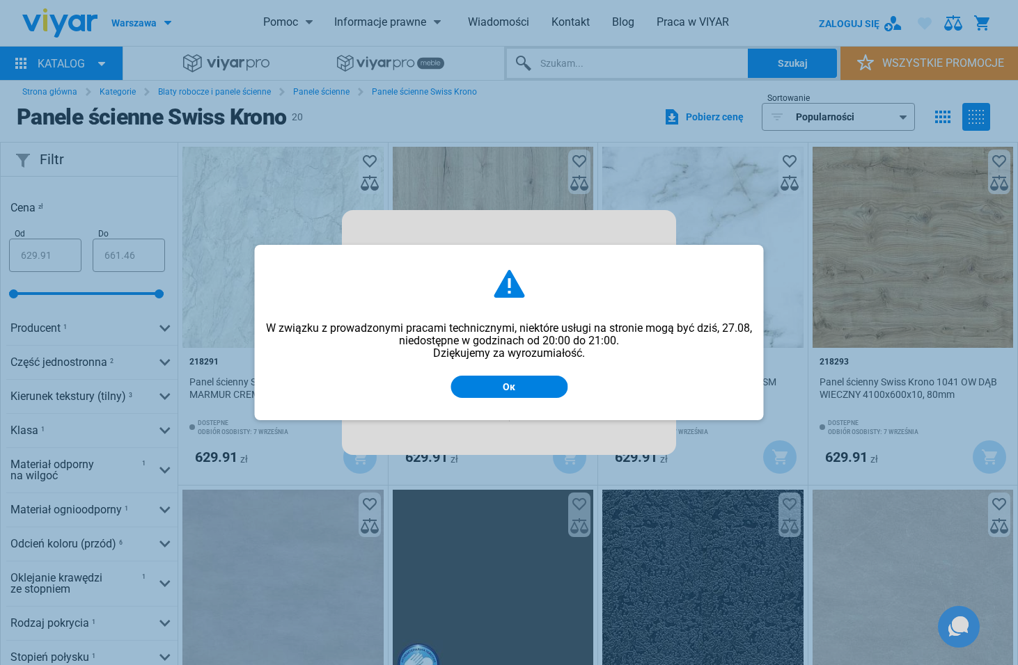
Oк (509, 386)
